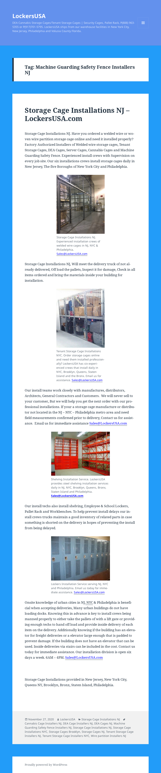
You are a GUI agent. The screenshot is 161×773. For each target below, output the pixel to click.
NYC (89, 602)
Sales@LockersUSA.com (72, 254)
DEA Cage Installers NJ (78, 723)
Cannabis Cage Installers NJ (43, 723)
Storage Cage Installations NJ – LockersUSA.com (77, 114)
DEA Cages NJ (103, 723)
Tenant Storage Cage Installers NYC (65, 736)
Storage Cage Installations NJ (100, 719)
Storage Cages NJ (93, 732)
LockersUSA (29, 16)
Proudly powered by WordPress (46, 765)
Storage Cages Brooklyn (64, 732)
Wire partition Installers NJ (108, 736)
